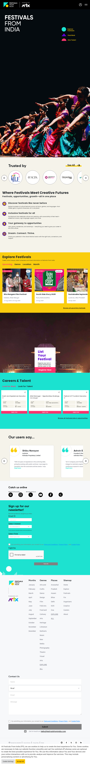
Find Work (71, 35)
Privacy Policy (36, 742)
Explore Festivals (71, 30)
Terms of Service (26, 742)
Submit (45, 727)
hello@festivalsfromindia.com (53, 731)
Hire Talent (72, 40)
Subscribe (46, 563)
